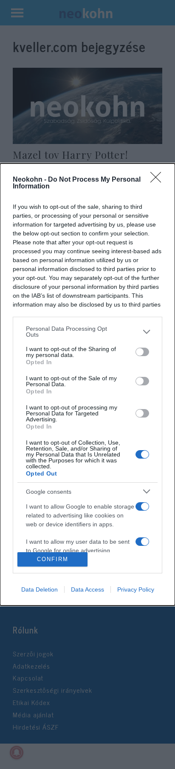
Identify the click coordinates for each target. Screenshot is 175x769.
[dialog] (87, 384)
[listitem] (87, 331)
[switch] (142, 352)
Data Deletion (39, 589)
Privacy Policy (135, 589)
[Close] (158, 180)
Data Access (87, 589)
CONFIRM (52, 559)
